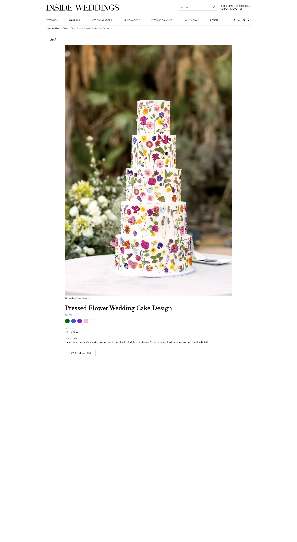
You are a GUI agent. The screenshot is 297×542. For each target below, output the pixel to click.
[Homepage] (82, 7)
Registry (215, 20)
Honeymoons (191, 20)
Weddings (52, 20)
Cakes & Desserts (73, 333)
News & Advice (132, 20)
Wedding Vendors (102, 20)
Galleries (74, 20)
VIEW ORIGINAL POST (80, 353)
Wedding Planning (161, 20)
